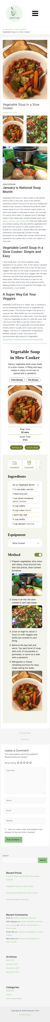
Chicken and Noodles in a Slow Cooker (22, 893)
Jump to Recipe (9, 184)
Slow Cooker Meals (14, 999)
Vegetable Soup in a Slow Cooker (19, 886)
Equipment (29, 467)
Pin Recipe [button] (33, 379)
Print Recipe (17, 379)
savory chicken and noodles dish (16, 221)
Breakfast (10, 991)
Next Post (25, 739)
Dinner (9, 995)
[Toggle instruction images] (38, 555)
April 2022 (10, 960)
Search (6, 856)
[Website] (25, 821)
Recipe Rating (10, 763)
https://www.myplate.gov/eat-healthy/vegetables (23, 339)
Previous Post (25, 733)
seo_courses (11, 925)
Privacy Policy (25, 1015)
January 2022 (12, 964)
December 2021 (12, 968)
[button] (38, 485)
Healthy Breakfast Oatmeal (17, 899)
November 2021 (12, 972)
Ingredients (14, 467)
